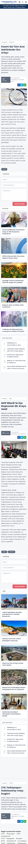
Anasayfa (4, 42)
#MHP (4, 552)
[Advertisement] (14, 26)
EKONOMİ (11, 42)
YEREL (10, 398)
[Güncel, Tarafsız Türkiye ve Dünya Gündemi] (9, 2)
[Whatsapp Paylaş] (24, 84)
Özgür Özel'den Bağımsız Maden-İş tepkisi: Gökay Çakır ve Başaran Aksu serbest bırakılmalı (14, 7)
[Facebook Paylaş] (18, 84)
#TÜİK (4, 169)
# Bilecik (11, 552)
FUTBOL (11, 783)
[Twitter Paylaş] (21, 84)
